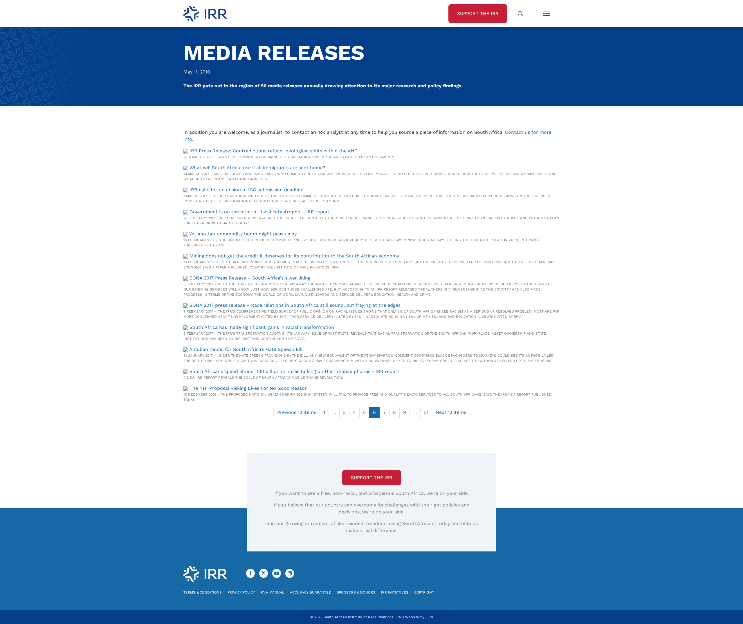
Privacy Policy (241, 592)
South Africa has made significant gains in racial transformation (262, 327)
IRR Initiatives (394, 592)
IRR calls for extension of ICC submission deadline (246, 189)
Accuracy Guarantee (310, 592)
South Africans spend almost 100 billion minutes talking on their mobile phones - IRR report (294, 371)
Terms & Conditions (202, 592)
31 (426, 412)
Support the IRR (371, 477)
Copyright (424, 592)
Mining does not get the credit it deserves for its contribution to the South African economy (294, 256)
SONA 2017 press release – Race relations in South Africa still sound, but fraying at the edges (295, 305)
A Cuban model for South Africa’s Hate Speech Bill (246, 349)
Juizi (429, 617)
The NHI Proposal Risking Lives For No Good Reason (249, 388)
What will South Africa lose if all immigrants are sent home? (257, 167)
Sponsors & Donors (356, 592)
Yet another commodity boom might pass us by (243, 234)
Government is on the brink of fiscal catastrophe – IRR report (260, 211)
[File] (186, 151)
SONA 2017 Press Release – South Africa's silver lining (250, 278)
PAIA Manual (272, 592)
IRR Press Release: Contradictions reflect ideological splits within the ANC (274, 151)
